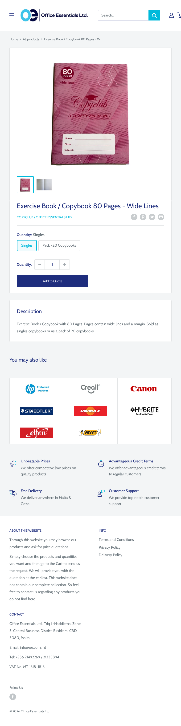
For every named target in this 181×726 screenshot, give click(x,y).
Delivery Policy (110, 555)
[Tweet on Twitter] (152, 216)
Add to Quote (52, 281)
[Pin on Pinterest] (143, 216)
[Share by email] (161, 216)
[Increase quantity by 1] (65, 264)
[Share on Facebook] (134, 216)
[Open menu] (11, 15)
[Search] (154, 15)
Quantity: (24, 264)
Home (13, 39)
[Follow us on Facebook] (12, 696)
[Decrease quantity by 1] (40, 264)
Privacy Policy (109, 547)
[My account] (171, 15)
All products (31, 39)
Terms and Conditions (116, 539)
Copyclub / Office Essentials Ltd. (44, 217)
